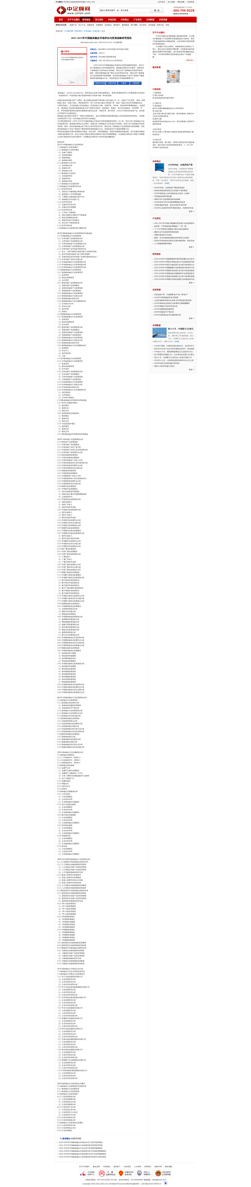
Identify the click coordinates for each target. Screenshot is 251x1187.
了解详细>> (189, 60)
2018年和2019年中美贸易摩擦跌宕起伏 (169, 202)
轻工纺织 (142, 25)
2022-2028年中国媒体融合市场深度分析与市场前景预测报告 (82, 1151)
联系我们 (147, 1167)
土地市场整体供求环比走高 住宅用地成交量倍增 (172, 300)
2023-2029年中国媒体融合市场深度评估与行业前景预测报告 (82, 1154)
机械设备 (90, 25)
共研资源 (163, 19)
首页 (61, 19)
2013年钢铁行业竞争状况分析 (166, 306)
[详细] (167, 183)
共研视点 (125, 19)
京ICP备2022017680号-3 (151, 1184)
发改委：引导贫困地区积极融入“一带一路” (170, 226)
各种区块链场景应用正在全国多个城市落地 (170, 191)
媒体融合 (66, 1138)
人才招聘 (137, 1167)
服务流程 (96, 1167)
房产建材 (134, 25)
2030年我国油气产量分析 (164, 312)
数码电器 (125, 25)
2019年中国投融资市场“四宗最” (166, 297)
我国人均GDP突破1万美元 (164, 366)
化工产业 (81, 25)
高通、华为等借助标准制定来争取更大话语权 (171, 238)
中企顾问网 (68, 31)
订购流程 (135, 83)
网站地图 (181, 2)
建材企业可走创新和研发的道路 (166, 232)
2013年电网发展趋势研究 (164, 309)
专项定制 (112, 19)
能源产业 (73, 25)
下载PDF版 (111, 83)
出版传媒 (96, 31)
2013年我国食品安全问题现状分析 (167, 315)
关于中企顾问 (74, 19)
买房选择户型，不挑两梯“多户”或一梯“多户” (171, 295)
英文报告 (99, 19)
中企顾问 (73, 10)
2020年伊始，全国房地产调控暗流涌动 (169, 188)
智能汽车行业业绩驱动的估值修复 (167, 199)
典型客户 (116, 1167)
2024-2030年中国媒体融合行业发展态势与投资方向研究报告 (82, 1157)
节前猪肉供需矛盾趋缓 (163, 196)
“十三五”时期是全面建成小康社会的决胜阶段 (171, 229)
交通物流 (99, 25)
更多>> (191, 211)
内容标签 (190, 2)
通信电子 (116, 25)
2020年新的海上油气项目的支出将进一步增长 (172, 193)
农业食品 (108, 25)
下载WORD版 (99, 83)
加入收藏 (171, 2)
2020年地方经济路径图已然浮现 (166, 363)
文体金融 (151, 25)
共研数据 (150, 19)
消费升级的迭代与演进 (163, 235)
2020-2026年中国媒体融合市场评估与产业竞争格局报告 (81, 1142)
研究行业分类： (62, 25)
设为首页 (161, 2)
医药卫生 (160, 25)
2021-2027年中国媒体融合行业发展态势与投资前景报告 (81, 1145)
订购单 (123, 83)
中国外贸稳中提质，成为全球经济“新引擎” (170, 205)
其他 (167, 25)
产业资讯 (137, 19)
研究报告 (86, 19)
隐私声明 (158, 1167)
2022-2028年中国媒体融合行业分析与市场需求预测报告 (81, 1148)
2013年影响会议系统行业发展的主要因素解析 (172, 303)
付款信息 (127, 1167)
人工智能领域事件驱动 (163, 244)
